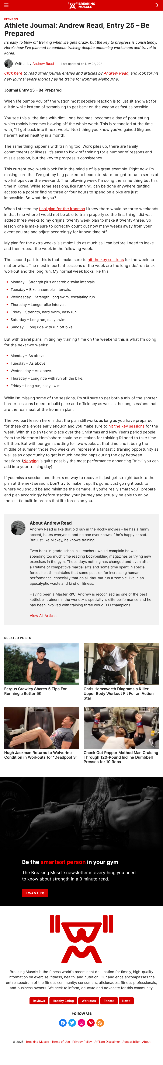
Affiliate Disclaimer (107, 1041)
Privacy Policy (82, 1041)
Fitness (11, 19)
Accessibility (131, 1041)
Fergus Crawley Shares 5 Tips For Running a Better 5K (35, 691)
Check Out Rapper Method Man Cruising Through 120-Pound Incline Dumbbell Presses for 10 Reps (121, 757)
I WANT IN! (35, 893)
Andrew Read (116, 73)
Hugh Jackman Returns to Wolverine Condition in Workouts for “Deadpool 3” (40, 755)
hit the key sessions (106, 259)
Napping (31, 460)
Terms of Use (61, 1041)
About (146, 1041)
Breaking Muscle (37, 1041)
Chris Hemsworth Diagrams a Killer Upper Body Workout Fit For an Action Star (119, 693)
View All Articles (44, 616)
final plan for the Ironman (62, 208)
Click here (13, 73)
